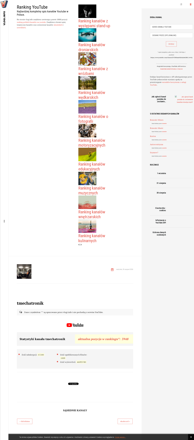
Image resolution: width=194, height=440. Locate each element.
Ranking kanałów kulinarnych (91, 238)
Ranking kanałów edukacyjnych (91, 166)
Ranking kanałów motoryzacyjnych (91, 143)
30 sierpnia (161, 193)
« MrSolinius (25, 421)
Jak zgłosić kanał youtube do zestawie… (158, 99)
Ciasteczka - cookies (160, 209)
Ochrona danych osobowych (159, 233)
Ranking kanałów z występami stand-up (94, 23)
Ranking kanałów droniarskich (91, 47)
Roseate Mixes (156, 119)
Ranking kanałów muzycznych (91, 190)
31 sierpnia (161, 183)
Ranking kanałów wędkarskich (91, 95)
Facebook (181, 4)
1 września (161, 173)
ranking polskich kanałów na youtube (31, 22)
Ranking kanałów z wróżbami (93, 71)
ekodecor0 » (125, 421)
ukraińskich (58, 25)
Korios (153, 136)
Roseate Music (156, 128)
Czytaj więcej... (120, 437)
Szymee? (154, 152)
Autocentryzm (156, 144)
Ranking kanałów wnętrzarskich (91, 214)
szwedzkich (21, 27)
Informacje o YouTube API (160, 221)
